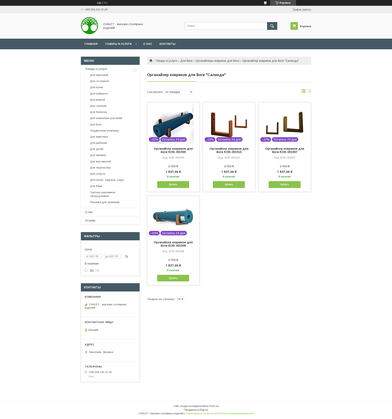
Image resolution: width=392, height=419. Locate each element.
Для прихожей (99, 74)
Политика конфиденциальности (235, 413)
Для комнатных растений (106, 118)
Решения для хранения (104, 202)
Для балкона (98, 111)
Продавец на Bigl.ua (196, 409)
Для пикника (98, 155)
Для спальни (98, 105)
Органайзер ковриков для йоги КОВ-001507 (284, 150)
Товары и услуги (118, 43)
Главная (91, 43)
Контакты (167, 43)
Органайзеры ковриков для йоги (217, 60)
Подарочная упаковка (104, 130)
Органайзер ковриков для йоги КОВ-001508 (173, 244)
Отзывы (90, 220)
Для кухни (96, 87)
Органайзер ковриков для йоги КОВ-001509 (173, 150)
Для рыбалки (98, 142)
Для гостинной (99, 81)
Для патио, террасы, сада (107, 179)
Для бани (96, 186)
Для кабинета (99, 93)
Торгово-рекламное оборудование (102, 194)
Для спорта (97, 173)
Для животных (99, 136)
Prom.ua (214, 406)
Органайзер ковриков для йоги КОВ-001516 (228, 150)
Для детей (96, 149)
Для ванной (97, 99)
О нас (147, 43)
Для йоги (186, 60)
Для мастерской (100, 161)
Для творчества (100, 167)
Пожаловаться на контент (200, 413)
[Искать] (272, 26)
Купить (173, 184)
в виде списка (309, 92)
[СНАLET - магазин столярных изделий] (89, 33)
